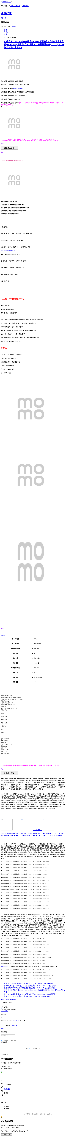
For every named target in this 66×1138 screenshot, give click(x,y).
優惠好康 (6, 13)
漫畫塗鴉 (14, 1025)
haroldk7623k (4, 1011)
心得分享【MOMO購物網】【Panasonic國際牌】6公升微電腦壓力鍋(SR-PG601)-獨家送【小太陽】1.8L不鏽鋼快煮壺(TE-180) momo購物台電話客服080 (34, 44)
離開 (10, 1134)
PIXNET (20, 1114)
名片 (5, 34)
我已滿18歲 (4, 1134)
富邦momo (4, 635)
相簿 (5, 30)
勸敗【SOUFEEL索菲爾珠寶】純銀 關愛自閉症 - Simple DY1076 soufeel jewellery (28, 996)
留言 (19, 1020)
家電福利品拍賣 (4, 966)
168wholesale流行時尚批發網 (9, 999)
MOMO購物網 (17, 88)
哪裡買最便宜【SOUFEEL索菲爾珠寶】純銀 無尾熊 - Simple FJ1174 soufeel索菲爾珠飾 (30, 986)
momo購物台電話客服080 (8, 250)
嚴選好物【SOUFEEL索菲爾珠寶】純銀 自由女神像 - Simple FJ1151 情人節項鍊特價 (29, 988)
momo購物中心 (37, 830)
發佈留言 (3, 1042)
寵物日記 (15, 26)
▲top (2, 1028)
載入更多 (3, 1032)
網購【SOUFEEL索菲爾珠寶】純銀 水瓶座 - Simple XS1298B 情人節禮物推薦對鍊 (28, 984)
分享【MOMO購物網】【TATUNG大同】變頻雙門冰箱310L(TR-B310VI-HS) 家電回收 (29, 994)
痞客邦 (15, 1020)
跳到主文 (3, 18)
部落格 (6, 32)
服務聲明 (49, 1114)
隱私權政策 (42, 1114)
